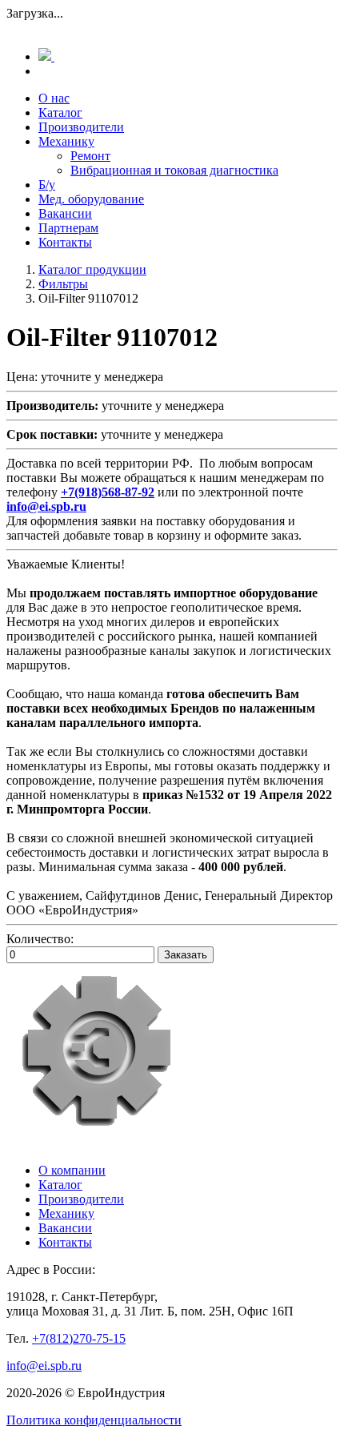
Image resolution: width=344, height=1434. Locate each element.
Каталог (60, 112)
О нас (54, 98)
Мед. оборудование (91, 199)
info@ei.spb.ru (44, 1365)
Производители (81, 127)
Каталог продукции (92, 269)
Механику (66, 141)
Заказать (185, 955)
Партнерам (68, 228)
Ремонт (90, 156)
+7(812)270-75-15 (79, 1338)
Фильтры (63, 284)
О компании (72, 1170)
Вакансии (65, 213)
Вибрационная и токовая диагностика (174, 170)
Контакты (65, 242)
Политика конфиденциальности (94, 1420)
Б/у (46, 184)
